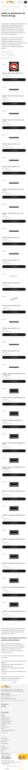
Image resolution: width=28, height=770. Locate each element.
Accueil (2, 10)
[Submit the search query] (25, 6)
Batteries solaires (5, 719)
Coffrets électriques (5, 723)
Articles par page (5, 58)
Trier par (3, 54)
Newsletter (3, 741)
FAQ (2, 751)
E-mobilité (3, 725)
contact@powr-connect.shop (9, 698)
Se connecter (4, 738)
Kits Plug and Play (5, 726)
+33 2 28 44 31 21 (7, 697)
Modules (3, 714)
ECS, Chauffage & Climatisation (8, 730)
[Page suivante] (18, 624)
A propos (3, 746)
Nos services (4, 732)
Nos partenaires (4, 748)
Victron (2, 728)
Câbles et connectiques (6, 721)
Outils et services (5, 753)
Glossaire (3, 749)
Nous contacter (4, 743)
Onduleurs (3, 716)
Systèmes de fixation (5, 718)
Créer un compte (5, 739)
